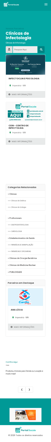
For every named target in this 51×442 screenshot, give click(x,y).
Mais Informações (21, 94)
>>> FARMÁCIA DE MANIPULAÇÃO (20, 245)
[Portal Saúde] (11, 4)
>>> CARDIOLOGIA (15, 231)
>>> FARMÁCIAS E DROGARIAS (19, 251)
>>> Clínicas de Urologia (17, 207)
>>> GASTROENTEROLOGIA (18, 225)
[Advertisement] (25, 164)
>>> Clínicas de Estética (17, 201)
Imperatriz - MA (19, 85)
